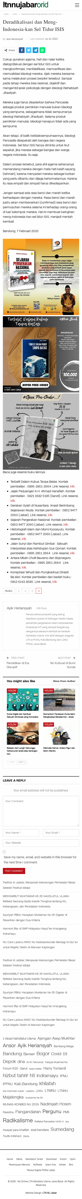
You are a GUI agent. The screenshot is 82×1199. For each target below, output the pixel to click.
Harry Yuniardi (54, 1068)
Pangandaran (28, 1112)
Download (51, 1159)
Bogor (43, 1053)
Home (10, 1159)
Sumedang (62, 1129)
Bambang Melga (64, 1046)
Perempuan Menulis (19, 1164)
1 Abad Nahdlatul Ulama (19, 1038)
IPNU (64, 1076)
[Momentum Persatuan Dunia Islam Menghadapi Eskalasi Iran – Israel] (59, 699)
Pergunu (52, 1111)
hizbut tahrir (15, 1075)
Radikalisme (18, 1120)
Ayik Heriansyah (35, 1045)
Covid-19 (59, 1054)
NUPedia (37, 1164)
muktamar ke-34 (34, 1097)
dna (21, 1062)
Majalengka (13, 1097)
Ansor (9, 1045)
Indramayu (47, 1075)
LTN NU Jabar (50, 1192)
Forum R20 (10, 1068)
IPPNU (8, 1084)
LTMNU (50, 1090)
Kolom (12, 690)
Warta (26, 1136)
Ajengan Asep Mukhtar (56, 1038)
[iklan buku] (41, 354)
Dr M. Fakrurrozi (35, 1062)
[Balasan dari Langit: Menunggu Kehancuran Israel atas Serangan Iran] (23, 733)
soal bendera (40, 1130)
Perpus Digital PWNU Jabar (41, 1170)
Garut (23, 1068)
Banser (29, 1054)
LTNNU (63, 1090)
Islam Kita (50, 1164)
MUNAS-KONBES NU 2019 (21, 1104)
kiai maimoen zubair (13, 1091)
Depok (9, 1061)
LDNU (39, 1091)
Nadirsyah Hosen (55, 1104)
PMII (66, 1112)
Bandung (12, 1054)
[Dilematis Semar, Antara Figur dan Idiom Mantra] (59, 733)
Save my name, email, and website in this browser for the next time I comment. (40, 859)
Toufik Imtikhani (12, 1136)
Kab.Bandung (26, 1083)
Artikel (62, 1164)
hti (32, 1075)
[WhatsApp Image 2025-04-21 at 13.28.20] (41, 276)
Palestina (8, 1112)
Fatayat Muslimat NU (56, 1062)
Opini (73, 1159)
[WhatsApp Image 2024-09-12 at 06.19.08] (41, 431)
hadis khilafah (35, 1068)
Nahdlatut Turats (34, 1159)
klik (72, 486)
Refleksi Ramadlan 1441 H (49, 1121)
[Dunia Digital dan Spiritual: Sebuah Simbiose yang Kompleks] (23, 699)
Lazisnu (30, 1091)
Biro (71, 1164)
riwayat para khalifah (16, 1130)
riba (67, 1121)
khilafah (47, 1083)
